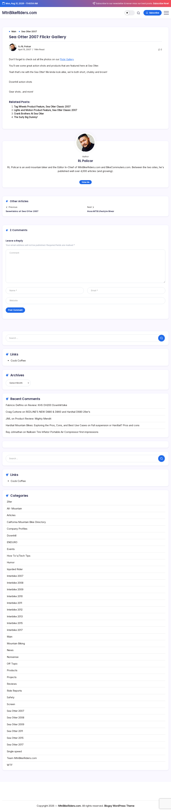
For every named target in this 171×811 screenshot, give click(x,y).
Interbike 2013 (15, 616)
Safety (10, 697)
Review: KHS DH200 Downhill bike (47, 405)
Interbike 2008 (15, 582)
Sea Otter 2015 (15, 737)
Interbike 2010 (15, 596)
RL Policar (26, 46)
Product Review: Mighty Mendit (33, 418)
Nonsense (13, 657)
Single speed (14, 751)
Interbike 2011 (14, 602)
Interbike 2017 (15, 630)
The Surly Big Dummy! (26, 117)
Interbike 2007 (15, 575)
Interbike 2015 (15, 623)
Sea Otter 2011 (15, 731)
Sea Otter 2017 (15, 744)
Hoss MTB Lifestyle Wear (100, 211)
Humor (11, 562)
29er (9, 501)
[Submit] (161, 338)
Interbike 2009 (15, 589)
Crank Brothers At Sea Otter (29, 113)
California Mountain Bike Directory (26, 522)
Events (11, 549)
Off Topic (12, 663)
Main (9, 636)
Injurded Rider (15, 569)
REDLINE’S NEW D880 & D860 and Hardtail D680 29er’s (58, 411)
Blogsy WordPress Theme (119, 805)
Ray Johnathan (14, 432)
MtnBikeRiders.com (19, 12)
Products (12, 670)
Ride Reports (14, 690)
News (10, 650)
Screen (11, 704)
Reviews (12, 683)
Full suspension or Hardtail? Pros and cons (115, 425)
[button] (130, 13)
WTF (10, 764)
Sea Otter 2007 (15, 710)
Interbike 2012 (15, 609)
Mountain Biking (16, 643)
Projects (12, 677)
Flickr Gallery (67, 59)
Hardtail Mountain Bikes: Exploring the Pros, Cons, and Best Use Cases (46, 425)
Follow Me (85, 182)
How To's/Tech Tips (18, 555)
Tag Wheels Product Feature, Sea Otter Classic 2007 (42, 106)
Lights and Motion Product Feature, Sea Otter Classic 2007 (45, 110)
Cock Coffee (18, 360)
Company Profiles (17, 528)
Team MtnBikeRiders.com (22, 758)
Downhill (11, 535)
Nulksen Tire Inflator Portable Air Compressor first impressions (62, 432)
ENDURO (12, 542)
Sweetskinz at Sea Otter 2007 (22, 211)
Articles (11, 515)
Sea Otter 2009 (15, 724)
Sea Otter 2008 (15, 717)
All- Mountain (14, 508)
